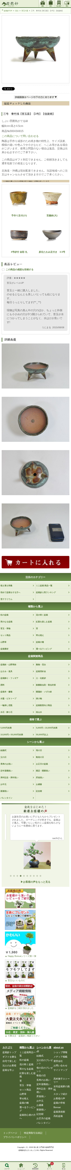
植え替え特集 (6, 585)
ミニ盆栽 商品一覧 (44, 585)
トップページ (10, 1133)
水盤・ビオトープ (8, 698)
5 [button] (24, 876)
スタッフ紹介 (60, 1094)
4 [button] (21, 876)
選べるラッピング (44, 649)
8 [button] (34, 876)
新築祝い (4, 791)
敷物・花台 (41, 664)
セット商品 (5, 635)
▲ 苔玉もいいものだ (15, 980)
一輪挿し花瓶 (6, 705)
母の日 (39, 750)
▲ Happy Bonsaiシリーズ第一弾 (20, 956)
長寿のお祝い (6, 764)
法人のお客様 (9, 1065)
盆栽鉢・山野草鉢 (8, 664)
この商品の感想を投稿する (20, 269)
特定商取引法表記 (33, 1133)
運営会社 (58, 1061)
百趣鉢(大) (52, 215)
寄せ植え (40, 635)
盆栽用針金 (41, 671)
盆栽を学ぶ (8, 1070)
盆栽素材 (4, 649)
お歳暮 (39, 784)
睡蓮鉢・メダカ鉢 (44, 692)
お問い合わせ (60, 1065)
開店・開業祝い (43, 771)
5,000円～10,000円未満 (46, 728)
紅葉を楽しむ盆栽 (44, 622)
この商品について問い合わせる (20, 136)
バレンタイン (6, 798)
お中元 (3, 784)
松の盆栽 (4, 615)
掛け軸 (39, 698)
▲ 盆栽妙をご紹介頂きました (19, 1008)
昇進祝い (40, 777)
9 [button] (38, 876)
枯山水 (39, 712)
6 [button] (28, 876)
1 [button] (11, 876)
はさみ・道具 (6, 671)
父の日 (3, 757)
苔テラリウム (6, 599)
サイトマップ (60, 1070)
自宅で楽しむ (9, 1061)
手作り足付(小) (19, 215)
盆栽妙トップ (9, 1052)
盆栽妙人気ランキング (46, 592)
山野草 (3, 642)
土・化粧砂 (41, 678)
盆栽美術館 (59, 1111)
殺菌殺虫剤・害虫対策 (46, 685)
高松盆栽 (58, 1116)
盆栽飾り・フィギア (9, 678)
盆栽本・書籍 (6, 692)
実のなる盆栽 (6, 622)
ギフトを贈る (9, 1056)
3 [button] (18, 876)
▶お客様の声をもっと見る (35, 881)
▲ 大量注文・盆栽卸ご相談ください (22, 1036)
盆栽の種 (40, 642)
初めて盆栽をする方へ (10, 592)
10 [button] (41, 876)
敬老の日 (40, 757)
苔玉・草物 (5, 628)
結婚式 (3, 750)
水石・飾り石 (6, 712)
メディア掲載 (60, 1056)
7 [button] (31, 876)
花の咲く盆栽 (42, 615)
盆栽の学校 (59, 1102)
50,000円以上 (42, 734)
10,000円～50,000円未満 (11, 734)
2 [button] (15, 876)
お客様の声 (59, 1098)
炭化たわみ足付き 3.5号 (52, 252)
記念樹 (39, 791)
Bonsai (57, 1107)
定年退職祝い (6, 771)
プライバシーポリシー (14, 1137)
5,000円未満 (6, 728)
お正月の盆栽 (42, 764)
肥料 (2, 685)
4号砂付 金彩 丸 (19, 252)
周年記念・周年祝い (9, 777)
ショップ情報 (60, 1052)
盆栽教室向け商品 (44, 705)
